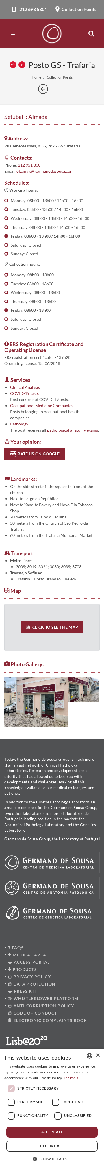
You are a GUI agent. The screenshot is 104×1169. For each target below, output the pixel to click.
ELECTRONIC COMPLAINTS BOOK (49, 1020)
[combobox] (89, 1056)
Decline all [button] (52, 1145)
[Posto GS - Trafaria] (36, 702)
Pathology (19, 423)
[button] (52, 1158)
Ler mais (71, 1077)
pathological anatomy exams (72, 429)
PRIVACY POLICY (31, 976)
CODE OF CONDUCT (34, 1013)
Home (36, 77)
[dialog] (52, 1109)
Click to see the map (54, 627)
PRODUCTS (24, 969)
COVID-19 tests (24, 393)
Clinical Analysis (25, 387)
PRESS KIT (24, 991)
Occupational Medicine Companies (41, 405)
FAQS (17, 947)
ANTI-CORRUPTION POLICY (43, 1005)
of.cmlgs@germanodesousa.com (45, 171)
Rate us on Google (38, 453)
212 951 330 (29, 165)
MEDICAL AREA (28, 954)
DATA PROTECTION (33, 983)
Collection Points (60, 77)
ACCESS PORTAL (31, 962)
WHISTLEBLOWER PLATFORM (45, 998)
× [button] (97, 1055)
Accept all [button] (52, 1131)
